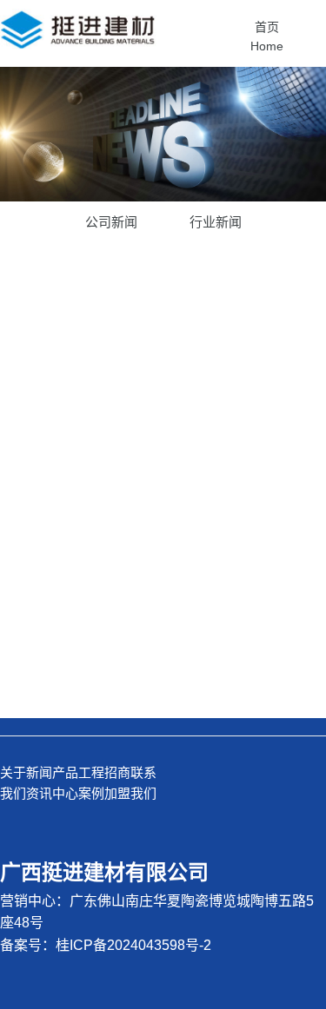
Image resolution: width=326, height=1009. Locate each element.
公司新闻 (111, 221)
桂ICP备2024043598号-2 (133, 945)
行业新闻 (216, 221)
